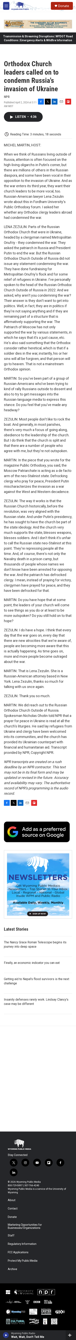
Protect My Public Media (22, 1260)
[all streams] (71, 1335)
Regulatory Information (22, 1243)
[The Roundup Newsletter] (38, 884)
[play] (6, 1335)
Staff (11, 1235)
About (11, 1200)
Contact (13, 1208)
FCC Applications (18, 1252)
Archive (12, 1269)
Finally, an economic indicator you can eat (32, 963)
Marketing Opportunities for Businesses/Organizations (25, 1226)
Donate (63, 6)
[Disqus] (38, 1079)
